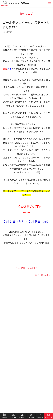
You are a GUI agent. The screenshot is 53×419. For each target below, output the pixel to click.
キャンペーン (39, 416)
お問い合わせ (48, 416)
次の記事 (32, 268)
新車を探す (13, 416)
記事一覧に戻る (41, 275)
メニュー (49, 3)
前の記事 (21, 268)
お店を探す (4, 416)
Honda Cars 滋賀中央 (19, 3)
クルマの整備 (30, 416)
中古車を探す (22, 416)
